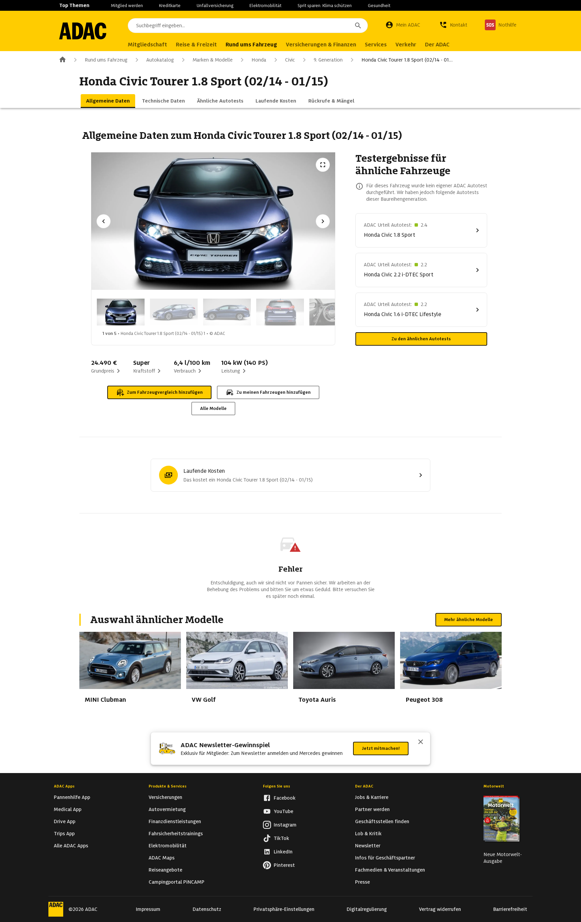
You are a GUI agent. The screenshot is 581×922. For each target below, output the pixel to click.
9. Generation (328, 60)
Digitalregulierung (367, 909)
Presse (362, 882)
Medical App (67, 809)
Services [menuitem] (376, 44)
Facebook (285, 798)
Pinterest (284, 865)
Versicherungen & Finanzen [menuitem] (321, 44)
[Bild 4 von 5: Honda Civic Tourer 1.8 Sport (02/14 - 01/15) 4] (280, 312)
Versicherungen (165, 797)
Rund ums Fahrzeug (106, 60)
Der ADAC (364, 786)
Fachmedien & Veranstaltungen (390, 870)
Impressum (148, 909)
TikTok (281, 838)
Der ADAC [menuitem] (437, 44)
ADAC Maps (162, 858)
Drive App (64, 821)
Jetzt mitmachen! (381, 748)
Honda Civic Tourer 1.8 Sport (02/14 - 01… (407, 60)
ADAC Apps (64, 786)
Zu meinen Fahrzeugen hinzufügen (273, 392)
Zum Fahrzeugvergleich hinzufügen (165, 392)
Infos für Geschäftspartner (385, 858)
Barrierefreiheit (510, 909)
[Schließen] (421, 742)
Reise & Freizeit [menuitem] (196, 44)
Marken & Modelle (213, 60)
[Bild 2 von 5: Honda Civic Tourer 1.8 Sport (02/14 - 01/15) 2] (174, 312)
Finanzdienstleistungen (175, 821)
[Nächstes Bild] (323, 221)
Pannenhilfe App (72, 797)
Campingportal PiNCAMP (176, 882)
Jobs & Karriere (371, 797)
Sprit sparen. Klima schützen (325, 5)
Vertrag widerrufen (440, 909)
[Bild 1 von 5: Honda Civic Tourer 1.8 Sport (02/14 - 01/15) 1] (121, 312)
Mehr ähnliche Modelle (468, 619)
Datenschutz (207, 909)
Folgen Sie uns (276, 786)
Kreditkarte (170, 5)
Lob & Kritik (368, 834)
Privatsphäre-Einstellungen (284, 909)
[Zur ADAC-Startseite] (82, 31)
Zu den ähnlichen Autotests (421, 339)
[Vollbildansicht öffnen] (323, 165)
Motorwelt (493, 786)
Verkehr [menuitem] (405, 44)
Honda (258, 60)
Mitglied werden (127, 5)
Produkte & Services (168, 786)
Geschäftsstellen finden (382, 821)
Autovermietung (167, 809)
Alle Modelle (213, 408)
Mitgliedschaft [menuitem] (147, 44)
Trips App (64, 834)
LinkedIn (283, 852)
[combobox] (248, 25)
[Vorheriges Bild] (103, 221)
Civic (290, 60)
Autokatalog (160, 60)
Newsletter (367, 846)
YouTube (283, 811)
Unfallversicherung (215, 5)
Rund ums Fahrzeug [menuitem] (251, 44)
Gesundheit (379, 5)
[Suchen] (358, 25)
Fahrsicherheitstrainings (176, 834)
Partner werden (372, 809)
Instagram (285, 825)
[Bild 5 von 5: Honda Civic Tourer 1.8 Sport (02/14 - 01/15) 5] (333, 312)
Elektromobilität (265, 5)
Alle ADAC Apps (71, 846)
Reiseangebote (165, 870)
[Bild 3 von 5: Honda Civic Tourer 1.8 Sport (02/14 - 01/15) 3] (227, 312)
